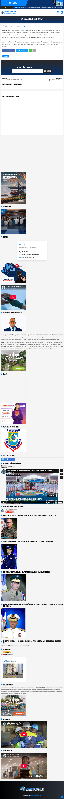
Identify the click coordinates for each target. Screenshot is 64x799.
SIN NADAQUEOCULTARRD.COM (35, 795)
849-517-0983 (25, 252)
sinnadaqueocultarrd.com (28, 257)
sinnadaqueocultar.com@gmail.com (30, 254)
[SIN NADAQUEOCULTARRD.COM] (32, 792)
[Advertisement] (6, 143)
